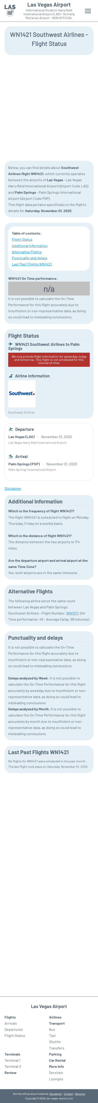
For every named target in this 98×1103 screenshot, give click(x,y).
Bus (52, 1029)
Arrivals (11, 1023)
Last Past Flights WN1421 (32, 264)
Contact (68, 1093)
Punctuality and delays (29, 258)
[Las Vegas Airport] (10, 11)
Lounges (56, 1079)
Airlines (55, 1017)
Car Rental (57, 1060)
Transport (57, 1023)
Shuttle (55, 1041)
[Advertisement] (49, 107)
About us (80, 1093)
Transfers (56, 1048)
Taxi (52, 1035)
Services (56, 1072)
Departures (14, 1029)
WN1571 (72, 613)
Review (11, 1072)
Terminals (12, 1054)
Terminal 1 (13, 1060)
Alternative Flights (27, 252)
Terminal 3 (13, 1066)
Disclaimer (55, 1093)
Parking (55, 1054)
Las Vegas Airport (49, 4)
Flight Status (22, 239)
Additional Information (30, 245)
